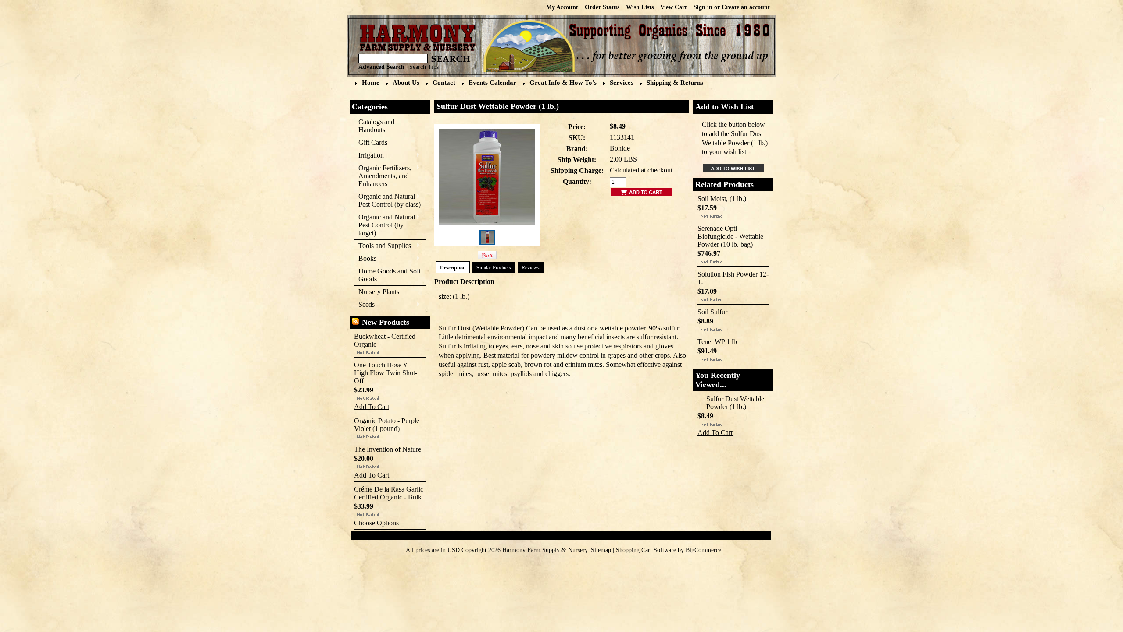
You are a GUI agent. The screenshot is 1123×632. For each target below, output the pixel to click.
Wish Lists (640, 7)
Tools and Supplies (382, 246)
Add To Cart (371, 406)
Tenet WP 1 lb (717, 341)
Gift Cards (372, 142)
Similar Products (493, 268)
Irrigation (369, 155)
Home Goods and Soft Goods (387, 275)
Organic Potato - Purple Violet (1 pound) (386, 424)
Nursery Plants (378, 291)
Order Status (602, 7)
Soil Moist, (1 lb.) (721, 198)
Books (365, 259)
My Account (562, 7)
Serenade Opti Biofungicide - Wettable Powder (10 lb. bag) (730, 236)
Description (453, 268)
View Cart (673, 7)
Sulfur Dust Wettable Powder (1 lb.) (735, 402)
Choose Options (376, 523)
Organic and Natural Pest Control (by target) (384, 225)
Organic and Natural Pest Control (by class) (387, 200)
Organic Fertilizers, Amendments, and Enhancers (382, 175)
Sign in (703, 7)
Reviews (531, 268)
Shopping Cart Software (646, 550)
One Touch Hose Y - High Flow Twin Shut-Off (385, 372)
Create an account (746, 7)
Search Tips (424, 67)
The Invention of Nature (387, 449)
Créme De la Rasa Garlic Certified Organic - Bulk (388, 493)
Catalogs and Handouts (376, 125)
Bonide (620, 148)
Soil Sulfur (712, 312)
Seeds (364, 305)
